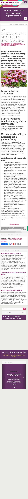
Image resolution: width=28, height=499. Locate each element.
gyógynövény (9, 227)
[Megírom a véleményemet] (4, 219)
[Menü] (25, 2)
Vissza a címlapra (14, 224)
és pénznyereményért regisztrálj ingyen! (14, 354)
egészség (4, 227)
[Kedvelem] (11, 217)
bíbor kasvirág (16, 227)
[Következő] (24, 376)
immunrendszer (5, 229)
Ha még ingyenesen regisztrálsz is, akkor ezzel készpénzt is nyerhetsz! (11, 239)
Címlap (22, 312)
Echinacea (22, 227)
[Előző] (4, 376)
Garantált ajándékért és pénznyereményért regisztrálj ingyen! (14, 13)
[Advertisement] (14, 335)
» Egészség (23, 229)
